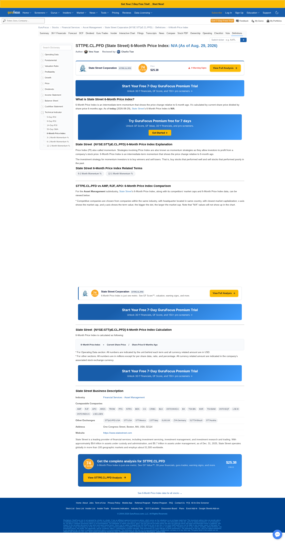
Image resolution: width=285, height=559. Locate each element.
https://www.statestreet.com (117, 432)
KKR (201, 409)
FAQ (171, 503)
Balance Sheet (51, 101)
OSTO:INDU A (83, 414)
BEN (137, 409)
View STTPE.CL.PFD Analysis (105, 477)
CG (144, 409)
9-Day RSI (51, 121)
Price (47, 83)
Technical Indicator (53, 112)
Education (252, 12)
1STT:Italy (153, 420)
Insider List (90, 508)
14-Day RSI (52, 125)
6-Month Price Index (178, 27)
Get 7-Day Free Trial (222, 20)
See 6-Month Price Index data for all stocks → (160, 493)
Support (267, 12)
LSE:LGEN (98, 414)
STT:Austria (211, 420)
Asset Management (92, 27)
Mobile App (127, 503)
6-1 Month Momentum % (58, 142)
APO (94, 409)
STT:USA (128, 420)
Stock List (70, 508)
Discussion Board (169, 508)
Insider (114, 33)
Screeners (40, 12)
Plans (181, 508)
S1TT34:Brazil (196, 420)
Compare (171, 33)
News (93, 12)
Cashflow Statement (54, 106)
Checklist (218, 33)
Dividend (90, 33)
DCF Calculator (152, 508)
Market (81, 12)
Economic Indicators (120, 508)
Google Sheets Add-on (209, 508)
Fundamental (51, 60)
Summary (44, 33)
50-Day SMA (52, 129)
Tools (104, 12)
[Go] (243, 40)
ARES (102, 409)
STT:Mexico (140, 420)
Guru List (80, 508)
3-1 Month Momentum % (58, 137)
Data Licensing (142, 12)
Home (26, 12)
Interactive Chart (127, 33)
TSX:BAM (211, 409)
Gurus (54, 12)
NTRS (129, 409)
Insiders (67, 12)
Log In (228, 12)
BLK (161, 409)
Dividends (49, 89)
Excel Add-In (191, 508)
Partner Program (159, 503)
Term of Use (100, 503)
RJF (87, 409)
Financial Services (71, 27)
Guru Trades (102, 33)
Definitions (160, 27)
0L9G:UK (166, 420)
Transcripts (151, 33)
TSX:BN (192, 409)
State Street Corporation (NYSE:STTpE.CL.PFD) (128, 27)
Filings (140, 33)
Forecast (72, 33)
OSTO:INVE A (172, 409)
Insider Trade (103, 508)
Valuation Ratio (52, 66)
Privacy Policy (114, 503)
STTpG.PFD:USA (112, 420)
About (85, 503)
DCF (81, 33)
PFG (121, 409)
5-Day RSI (51, 117)
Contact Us (180, 503)
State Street (138, 108)
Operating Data (52, 54)
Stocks (55, 27)
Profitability (50, 72)
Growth (48, 78)
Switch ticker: (217, 40)
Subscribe (217, 12)
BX (183, 409)
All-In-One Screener (200, 503)
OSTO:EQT (224, 409)
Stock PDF (182, 33)
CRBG (152, 409)
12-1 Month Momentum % (58, 146)
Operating (207, 33)
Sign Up (239, 12)
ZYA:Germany (180, 420)
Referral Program (142, 503)
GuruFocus (43, 27)
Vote (227, 33)
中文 (188, 503)
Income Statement (53, 95)
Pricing (115, 12)
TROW (112, 409)
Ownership (195, 33)
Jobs (91, 503)
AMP (79, 409)
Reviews (126, 12)
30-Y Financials (58, 33)
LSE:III (235, 409)
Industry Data (137, 508)
